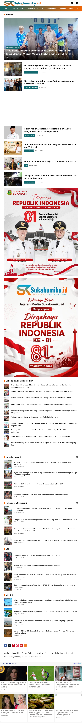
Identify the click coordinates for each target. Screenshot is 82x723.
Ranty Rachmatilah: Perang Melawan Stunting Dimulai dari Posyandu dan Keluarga (41, 404)
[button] (72, 3)
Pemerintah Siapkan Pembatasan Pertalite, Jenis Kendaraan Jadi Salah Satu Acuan (41, 391)
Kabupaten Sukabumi (12, 47)
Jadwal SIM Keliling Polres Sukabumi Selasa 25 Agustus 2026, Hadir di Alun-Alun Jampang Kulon (45, 509)
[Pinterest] (13, 645)
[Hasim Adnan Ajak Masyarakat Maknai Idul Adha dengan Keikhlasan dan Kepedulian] (13, 132)
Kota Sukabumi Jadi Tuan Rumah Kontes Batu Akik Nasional (37, 566)
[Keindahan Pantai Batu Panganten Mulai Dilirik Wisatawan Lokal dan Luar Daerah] (8, 612)
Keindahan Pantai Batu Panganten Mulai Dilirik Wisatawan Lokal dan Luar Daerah (45, 612)
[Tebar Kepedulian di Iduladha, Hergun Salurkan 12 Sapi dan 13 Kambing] (13, 148)
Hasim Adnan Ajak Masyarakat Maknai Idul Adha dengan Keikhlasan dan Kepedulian (47, 130)
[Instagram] (17, 645)
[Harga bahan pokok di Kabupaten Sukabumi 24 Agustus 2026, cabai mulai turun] (8, 520)
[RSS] (25, 645)
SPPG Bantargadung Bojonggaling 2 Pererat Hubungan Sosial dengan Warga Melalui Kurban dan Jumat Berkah (39, 52)
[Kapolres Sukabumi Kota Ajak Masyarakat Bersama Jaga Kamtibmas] (8, 495)
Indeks (6, 653)
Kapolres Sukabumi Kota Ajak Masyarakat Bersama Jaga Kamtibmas (41, 494)
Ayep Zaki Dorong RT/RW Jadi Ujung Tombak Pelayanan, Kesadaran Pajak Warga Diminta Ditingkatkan (45, 474)
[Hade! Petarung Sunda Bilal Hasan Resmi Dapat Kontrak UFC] (8, 556)
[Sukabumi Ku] (22, 3)
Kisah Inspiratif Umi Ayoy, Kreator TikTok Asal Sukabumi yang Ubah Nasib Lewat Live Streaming (45, 576)
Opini (26, 165)
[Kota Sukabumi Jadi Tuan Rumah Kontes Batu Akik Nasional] (8, 566)
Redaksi (69, 653)
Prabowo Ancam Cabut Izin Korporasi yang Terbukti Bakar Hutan (34, 417)
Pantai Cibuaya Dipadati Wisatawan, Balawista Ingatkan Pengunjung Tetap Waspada (43, 622)
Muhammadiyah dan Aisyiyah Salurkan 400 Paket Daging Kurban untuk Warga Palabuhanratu (48, 67)
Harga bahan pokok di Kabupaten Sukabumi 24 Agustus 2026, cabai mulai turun (40, 436)
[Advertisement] (41, 108)
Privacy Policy (27, 653)
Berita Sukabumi (29, 135)
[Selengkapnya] (77, 457)
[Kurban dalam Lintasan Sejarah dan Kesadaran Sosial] (13, 163)
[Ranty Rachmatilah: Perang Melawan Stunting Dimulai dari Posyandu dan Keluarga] (8, 464)
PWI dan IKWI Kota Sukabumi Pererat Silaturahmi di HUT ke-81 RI (38, 484)
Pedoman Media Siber (55, 653)
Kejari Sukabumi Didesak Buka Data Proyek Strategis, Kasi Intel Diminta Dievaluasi (41, 398)
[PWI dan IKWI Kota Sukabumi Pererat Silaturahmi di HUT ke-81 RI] (8, 485)
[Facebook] (5, 645)
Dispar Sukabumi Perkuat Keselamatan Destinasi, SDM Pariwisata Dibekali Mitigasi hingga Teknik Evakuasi (45, 601)
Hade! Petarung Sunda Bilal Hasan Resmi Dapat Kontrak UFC (37, 555)
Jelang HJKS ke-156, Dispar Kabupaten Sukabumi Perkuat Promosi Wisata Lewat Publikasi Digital (45, 632)
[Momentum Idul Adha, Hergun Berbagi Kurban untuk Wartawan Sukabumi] (13, 84)
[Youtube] (21, 645)
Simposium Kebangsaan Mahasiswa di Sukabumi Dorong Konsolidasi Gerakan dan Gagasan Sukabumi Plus (44, 530)
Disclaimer (39, 653)
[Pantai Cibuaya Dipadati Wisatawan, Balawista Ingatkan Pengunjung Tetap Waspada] (8, 622)
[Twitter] (9, 645)
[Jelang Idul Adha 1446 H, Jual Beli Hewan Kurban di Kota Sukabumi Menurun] (13, 179)
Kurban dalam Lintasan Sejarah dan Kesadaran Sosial (50, 161)
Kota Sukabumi (29, 151)
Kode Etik (15, 653)
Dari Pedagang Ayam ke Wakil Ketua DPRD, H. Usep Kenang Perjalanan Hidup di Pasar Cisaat (44, 586)
